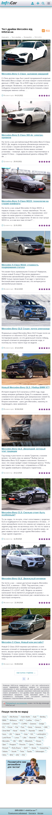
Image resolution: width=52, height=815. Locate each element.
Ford (22, 727)
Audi (34, 717)
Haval (15, 731)
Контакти (32, 813)
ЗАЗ (17, 755)
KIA (32, 734)
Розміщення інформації (17, 813)
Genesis (38, 727)
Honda (22, 731)
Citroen (15, 724)
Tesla (22, 751)
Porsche (22, 744)
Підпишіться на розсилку (16, 703)
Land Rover (6, 738)
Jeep (26, 734)
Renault (5, 748)
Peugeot (13, 744)
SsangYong (44, 748)
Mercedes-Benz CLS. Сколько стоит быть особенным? (23, 513)
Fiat (16, 727)
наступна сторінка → (26, 673)
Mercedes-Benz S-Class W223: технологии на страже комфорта (25, 202)
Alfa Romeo (14, 717)
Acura (4, 717)
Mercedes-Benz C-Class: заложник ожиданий (25, 74)
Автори (40, 813)
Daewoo (33, 724)
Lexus (17, 738)
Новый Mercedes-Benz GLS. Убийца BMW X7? (26, 387)
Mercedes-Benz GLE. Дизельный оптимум (24, 578)
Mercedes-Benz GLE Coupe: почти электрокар (26, 329)
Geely (30, 727)
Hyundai (32, 731)
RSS (48, 30)
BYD (21, 720)
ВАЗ (11, 755)
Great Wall (6, 731)
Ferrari (10, 727)
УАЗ (23, 755)
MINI (20, 741)
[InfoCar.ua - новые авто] (9, 3)
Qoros (31, 744)
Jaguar (17, 734)
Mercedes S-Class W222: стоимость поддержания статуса (20, 266)
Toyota (29, 751)
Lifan (24, 738)
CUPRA (24, 724)
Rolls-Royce (16, 748)
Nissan (38, 741)
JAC (10, 734)
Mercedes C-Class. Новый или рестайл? (23, 642)
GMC (46, 727)
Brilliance (13, 720)
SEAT (26, 748)
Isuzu (4, 734)
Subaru (5, 751)
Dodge (41, 724)
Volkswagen (39, 751)
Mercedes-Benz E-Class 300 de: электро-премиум (22, 136)
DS (3, 727)
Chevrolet (5, 724)
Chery (37, 720)
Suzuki (13, 751)
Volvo (4, 755)
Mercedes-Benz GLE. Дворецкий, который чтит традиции (23, 450)
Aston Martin (25, 717)
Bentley (43, 717)
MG (14, 741)
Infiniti (41, 731)
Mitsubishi (28, 741)
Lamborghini (41, 734)
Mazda (41, 738)
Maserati (32, 738)
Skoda (33, 748)
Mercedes (6, 741)
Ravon (39, 744)
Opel (4, 744)
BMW (4, 720)
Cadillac (29, 720)
